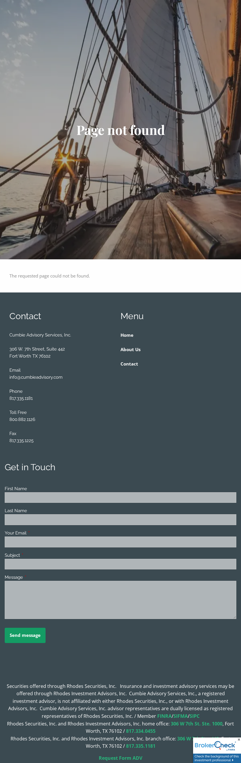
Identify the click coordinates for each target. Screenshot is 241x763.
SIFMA (180, 716)
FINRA (164, 716)
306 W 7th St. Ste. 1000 (196, 723)
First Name (16, 488)
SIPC (195, 716)
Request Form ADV (120, 758)
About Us (130, 349)
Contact (129, 364)
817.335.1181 (140, 746)
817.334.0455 (140, 731)
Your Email (37, 533)
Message (35, 577)
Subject (34, 555)
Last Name (16, 510)
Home (126, 335)
